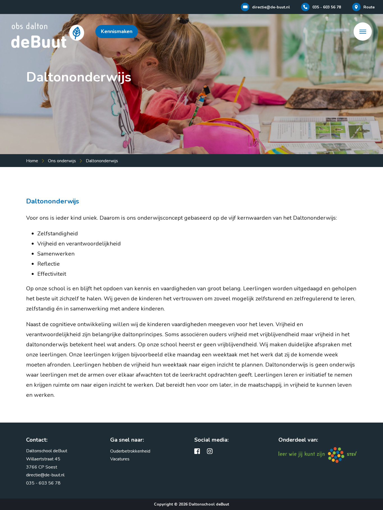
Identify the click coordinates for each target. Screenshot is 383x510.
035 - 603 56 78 (43, 483)
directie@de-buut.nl (45, 475)
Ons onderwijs (62, 161)
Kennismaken (116, 31)
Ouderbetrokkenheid (130, 451)
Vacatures (120, 459)
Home (32, 161)
